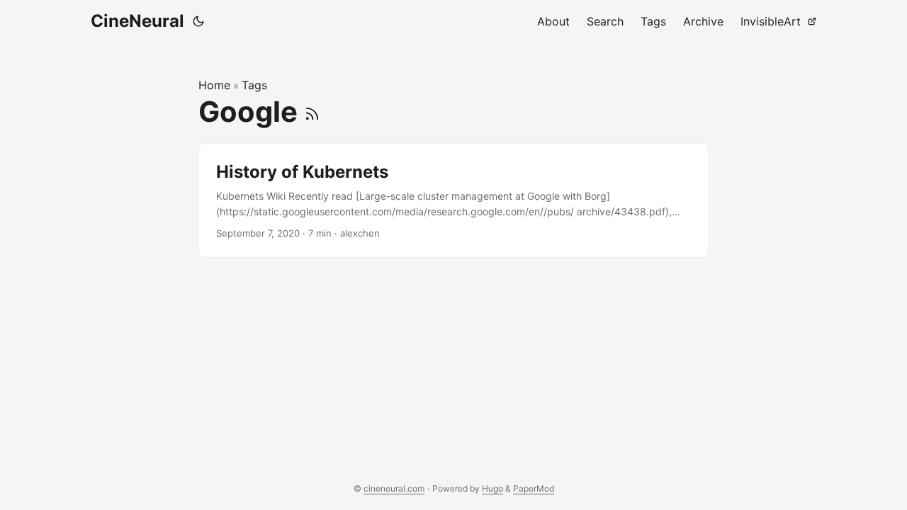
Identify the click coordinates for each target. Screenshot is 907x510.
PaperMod (533, 488)
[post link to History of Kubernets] (453, 201)
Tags (254, 85)
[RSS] (312, 111)
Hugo (492, 488)
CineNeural (137, 21)
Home (214, 85)
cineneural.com (394, 488)
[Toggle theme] (198, 21)
